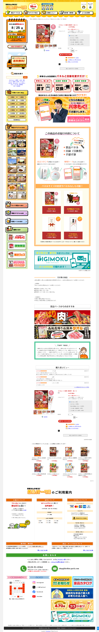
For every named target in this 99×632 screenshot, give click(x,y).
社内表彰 (18, 86)
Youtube (39, 596)
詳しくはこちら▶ (43, 550)
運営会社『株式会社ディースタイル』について (66, 628)
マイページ (83, 4)
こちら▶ (24, 510)
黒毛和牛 (64, 19)
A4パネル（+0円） (74, 35)
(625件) (77, 57)
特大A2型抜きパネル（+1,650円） (77, 40)
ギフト (12, 84)
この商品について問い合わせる (74, 59)
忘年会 (17, 81)
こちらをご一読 (61, 559)
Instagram (40, 582)
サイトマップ (25, 628)
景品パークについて (52, 628)
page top (91, 480)
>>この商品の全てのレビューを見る (81, 387)
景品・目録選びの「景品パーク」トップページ (40, 19)
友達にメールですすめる (73, 61)
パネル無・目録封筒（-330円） (76, 42)
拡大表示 (47, 50)
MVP (14, 86)
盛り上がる (15, 83)
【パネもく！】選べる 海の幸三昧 (39, 473)
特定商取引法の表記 (43, 628)
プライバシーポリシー (33, 628)
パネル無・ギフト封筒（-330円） (77, 44)
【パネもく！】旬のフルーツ (53, 473)
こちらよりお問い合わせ (57, 562)
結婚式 (16, 80)
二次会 (20, 80)
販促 (24, 80)
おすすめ (10, 83)
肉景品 (14, 81)
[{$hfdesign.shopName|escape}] (16, 9)
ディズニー (22, 81)
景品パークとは (15, 13)
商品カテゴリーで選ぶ (55, 19)
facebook (40, 592)
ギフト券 (16, 84)
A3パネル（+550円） (74, 37)
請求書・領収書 (68, 13)
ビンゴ (10, 81)
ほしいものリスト (90, 4)
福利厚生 (21, 84)
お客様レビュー (51, 13)
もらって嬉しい (22, 83)
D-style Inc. (48, 631)
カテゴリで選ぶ (33, 13)
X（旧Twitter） (41, 587)
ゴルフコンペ (12, 80)
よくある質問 (86, 13)
